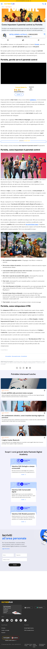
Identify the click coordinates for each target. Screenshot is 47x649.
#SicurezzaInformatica (16, 383)
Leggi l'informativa (6, 575)
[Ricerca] (43, 4)
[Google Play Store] (39, 608)
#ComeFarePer (24, 383)
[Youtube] (12, 620)
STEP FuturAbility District (29, 630)
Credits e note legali (5, 630)
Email (30, 395)
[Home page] (9, 3)
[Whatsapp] (16, 620)
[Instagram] (2, 620)
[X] (25, 620)
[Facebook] (21, 620)
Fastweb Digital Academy (29, 628)
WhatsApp (27, 395)
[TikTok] (7, 620)
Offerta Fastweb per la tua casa (22, 0)
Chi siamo (3, 628)
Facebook (24, 395)
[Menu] (2, 4)
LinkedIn (17, 395)
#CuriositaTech (8, 383)
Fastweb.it (3, 632)
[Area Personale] (45, 4)
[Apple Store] (27, 608)
